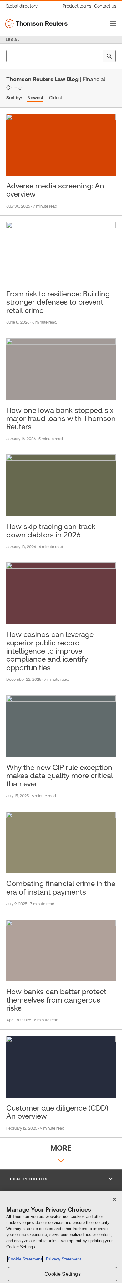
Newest (35, 97)
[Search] (109, 56)
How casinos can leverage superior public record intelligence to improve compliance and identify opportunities (50, 651)
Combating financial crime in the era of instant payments (60, 887)
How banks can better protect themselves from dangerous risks (56, 1000)
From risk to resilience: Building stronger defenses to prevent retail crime (58, 302)
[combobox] (61, 56)
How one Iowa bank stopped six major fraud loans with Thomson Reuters (61, 418)
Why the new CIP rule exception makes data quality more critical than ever (59, 775)
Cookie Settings (62, 1274)
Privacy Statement (62, 1259)
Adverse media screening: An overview (55, 190)
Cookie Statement (25, 1259)
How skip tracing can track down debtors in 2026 (50, 530)
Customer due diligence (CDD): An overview (58, 1112)
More (61, 1148)
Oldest (55, 97)
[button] (61, 1179)
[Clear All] (97, 56)
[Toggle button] (113, 23)
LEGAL (13, 40)
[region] (61, 1237)
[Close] (114, 1199)
